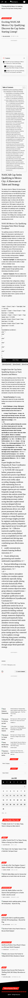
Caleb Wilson (6, 844)
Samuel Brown (6, 869)
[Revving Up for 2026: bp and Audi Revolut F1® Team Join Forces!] (5, 721)
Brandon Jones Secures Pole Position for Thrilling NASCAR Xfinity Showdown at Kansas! (13, 972)
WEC (11, 715)
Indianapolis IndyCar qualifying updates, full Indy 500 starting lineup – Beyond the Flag (13, 920)
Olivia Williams (7, 976)
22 (24, 800)
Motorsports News (6, 18)
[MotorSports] (14, 2)
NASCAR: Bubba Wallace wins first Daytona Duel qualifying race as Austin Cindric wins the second (13, 892)
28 (21, 804)
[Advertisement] (14, 44)
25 (10, 804)
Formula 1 (13, 722)
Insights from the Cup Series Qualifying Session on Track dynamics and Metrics (14, 71)
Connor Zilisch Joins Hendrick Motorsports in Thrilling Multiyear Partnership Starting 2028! (18, 728)
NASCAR (12, 731)
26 (14, 804)
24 (7, 804)
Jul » (6, 813)
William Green (6, 36)
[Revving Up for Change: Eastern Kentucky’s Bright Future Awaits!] (5, 737)
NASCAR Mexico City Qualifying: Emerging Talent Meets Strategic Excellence (14, 67)
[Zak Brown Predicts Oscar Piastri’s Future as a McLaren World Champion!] (14, 935)
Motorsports (10, 664)
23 (3, 804)
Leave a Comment (21, 671)
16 (3, 800)
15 (24, 795)
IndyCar (12, 754)
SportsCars (13, 747)
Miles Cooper (6, 897)
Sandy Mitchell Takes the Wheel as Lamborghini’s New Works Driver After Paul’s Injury (18, 744)
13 (17, 795)
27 (17, 804)
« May (3, 813)
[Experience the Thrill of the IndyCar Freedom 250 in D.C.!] (5, 753)
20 (17, 800)
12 (14, 795)
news (14, 664)
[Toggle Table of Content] (23, 87)
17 (7, 800)
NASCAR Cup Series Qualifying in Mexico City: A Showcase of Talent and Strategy (13, 62)
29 (24, 804)
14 (21, 795)
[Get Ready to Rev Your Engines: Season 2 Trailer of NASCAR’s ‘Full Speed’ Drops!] (14, 855)
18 (10, 800)
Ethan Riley (6, 949)
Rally (11, 738)
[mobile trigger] (3, 2)
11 (10, 795)
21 (21, 800)
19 (14, 800)
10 (7, 795)
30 (3, 809)
